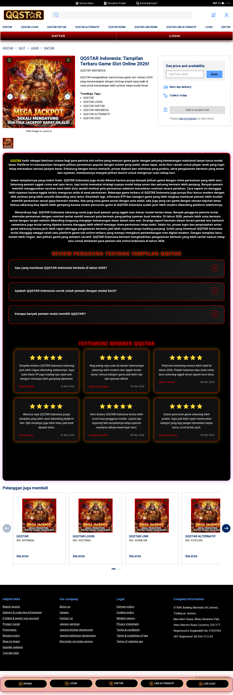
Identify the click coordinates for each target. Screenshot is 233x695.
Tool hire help (11, 653)
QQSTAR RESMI (117, 27)
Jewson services (70, 624)
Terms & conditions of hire (132, 635)
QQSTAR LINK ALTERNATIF (181, 27)
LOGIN (208, 27)
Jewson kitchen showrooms (76, 629)
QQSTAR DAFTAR (56, 27)
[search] (121, 15)
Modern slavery (125, 618)
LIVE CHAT (210, 684)
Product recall (11, 624)
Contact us (66, 618)
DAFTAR (225, 27)
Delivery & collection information (22, 612)
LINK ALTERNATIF (164, 684)
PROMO (28, 684)
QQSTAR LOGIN (29, 27)
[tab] (114, 568)
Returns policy (11, 635)
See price (22, 556)
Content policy (125, 606)
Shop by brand (11, 641)
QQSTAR (7, 27)
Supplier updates (13, 647)
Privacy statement (127, 624)
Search (55, 15)
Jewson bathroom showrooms (78, 635)
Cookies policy (125, 612)
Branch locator (11, 606)
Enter (214, 74)
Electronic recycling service (76, 641)
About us (65, 606)
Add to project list (197, 110)
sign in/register (188, 118)
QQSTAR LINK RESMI (145, 27)
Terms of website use (129, 641)
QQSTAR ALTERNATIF (87, 27)
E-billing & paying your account (21, 618)
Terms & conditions (128, 629)
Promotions (10, 629)
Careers (64, 612)
